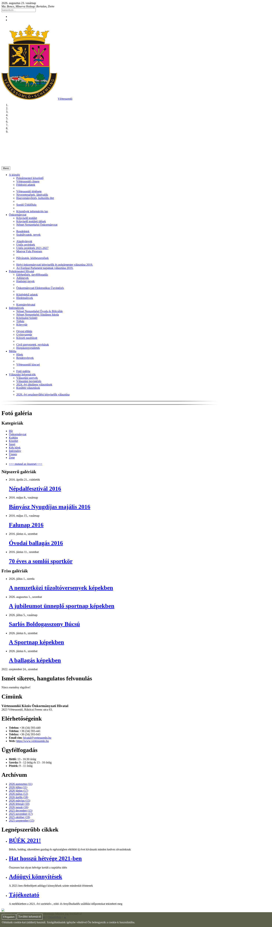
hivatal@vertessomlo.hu (37, 737)
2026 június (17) (18, 790)
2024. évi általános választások (34, 384)
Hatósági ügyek (25, 281)
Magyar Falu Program (29, 251)
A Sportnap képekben (36, 642)
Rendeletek (22, 231)
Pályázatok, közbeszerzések (32, 258)
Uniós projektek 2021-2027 (32, 248)
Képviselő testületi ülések (31, 221)
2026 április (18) (18, 797)
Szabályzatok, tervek (28, 234)
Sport (12, 444)
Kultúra (13, 437)
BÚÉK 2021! (25, 840)
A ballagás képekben (35, 660)
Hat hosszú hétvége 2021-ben (45, 858)
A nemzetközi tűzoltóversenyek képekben (61, 587)
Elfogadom (9, 917)
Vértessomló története (29, 191)
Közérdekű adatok (27, 294)
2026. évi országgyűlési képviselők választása (43, 394)
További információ (29, 916)
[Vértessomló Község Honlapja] (29, 98)
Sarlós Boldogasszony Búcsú (44, 624)
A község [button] (14, 174)
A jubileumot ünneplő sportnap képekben (61, 606)
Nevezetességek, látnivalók (32, 194)
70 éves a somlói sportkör (41, 561)
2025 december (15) (20, 810)
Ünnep (13, 454)
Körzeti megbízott (26, 337)
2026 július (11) (18, 787)
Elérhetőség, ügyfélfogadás (32, 274)
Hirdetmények (24, 298)
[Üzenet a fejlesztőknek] (2, 910)
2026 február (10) (19, 803)
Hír (11, 431)
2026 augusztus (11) (20, 783)
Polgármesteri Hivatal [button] (21, 271)
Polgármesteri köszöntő (29, 178)
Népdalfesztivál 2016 (35, 488)
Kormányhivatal (25, 304)
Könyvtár (21, 324)
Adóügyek (22, 278)
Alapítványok (24, 241)
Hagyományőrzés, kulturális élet (35, 198)
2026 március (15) (19, 800)
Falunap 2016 (26, 524)
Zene (12, 457)
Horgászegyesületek (28, 347)
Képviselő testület (26, 218)
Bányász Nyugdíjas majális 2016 (49, 506)
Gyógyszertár (24, 334)
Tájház (20, 321)
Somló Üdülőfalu (26, 204)
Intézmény (15, 450)
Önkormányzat (17, 434)
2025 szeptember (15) (21, 820)
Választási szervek (27, 377)
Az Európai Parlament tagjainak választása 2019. (44, 268)
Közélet (13, 441)
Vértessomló (65, 98)
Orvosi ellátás (24, 331)
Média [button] (12, 351)
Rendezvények (25, 357)
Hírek (19, 354)
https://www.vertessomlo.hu (32, 741)
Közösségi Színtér (26, 317)
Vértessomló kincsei (28, 364)
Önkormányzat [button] (17, 214)
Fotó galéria (23, 371)
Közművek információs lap (32, 211)
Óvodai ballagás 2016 (36, 543)
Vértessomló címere (27, 181)
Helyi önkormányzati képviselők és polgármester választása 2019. (54, 264)
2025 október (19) (19, 817)
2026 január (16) (18, 807)
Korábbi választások (28, 387)
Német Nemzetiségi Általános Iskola (37, 314)
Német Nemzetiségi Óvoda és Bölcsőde (39, 311)
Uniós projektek (25, 244)
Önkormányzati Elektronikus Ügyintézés (40, 288)
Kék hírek (15, 447)
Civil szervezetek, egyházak (32, 344)
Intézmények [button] (16, 307)
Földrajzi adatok (25, 184)
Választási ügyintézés (28, 381)
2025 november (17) (21, 813)
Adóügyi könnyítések (35, 876)
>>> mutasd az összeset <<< (25, 463)
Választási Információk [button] (22, 374)
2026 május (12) (18, 793)
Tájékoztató (24, 894)
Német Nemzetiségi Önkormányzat (36, 224)
